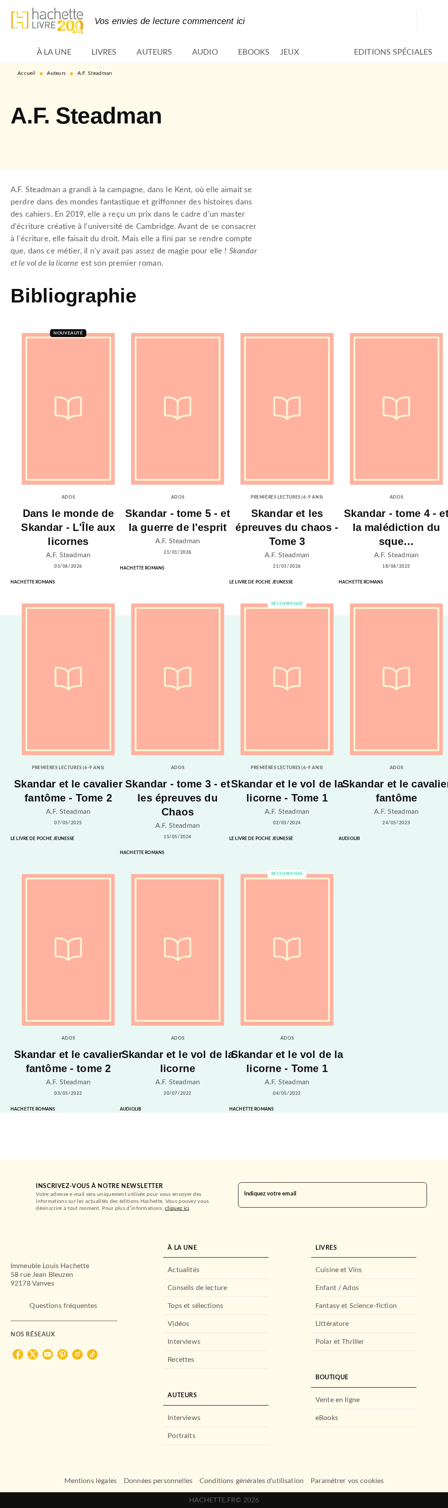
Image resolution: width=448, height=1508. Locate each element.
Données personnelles (158, 1480)
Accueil (26, 73)
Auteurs (56, 73)
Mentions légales (90, 1480)
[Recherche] (427, 21)
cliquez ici (177, 1208)
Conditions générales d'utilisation (252, 1480)
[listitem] (17, 1354)
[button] (24, 144)
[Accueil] (47, 21)
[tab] (21, 52)
